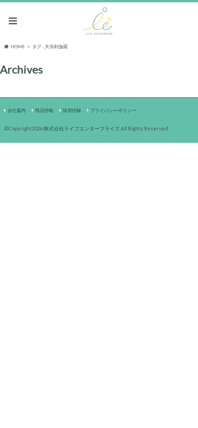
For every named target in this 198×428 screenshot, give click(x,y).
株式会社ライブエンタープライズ (82, 128)
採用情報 (72, 110)
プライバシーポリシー (113, 110)
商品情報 (44, 110)
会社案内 (16, 110)
